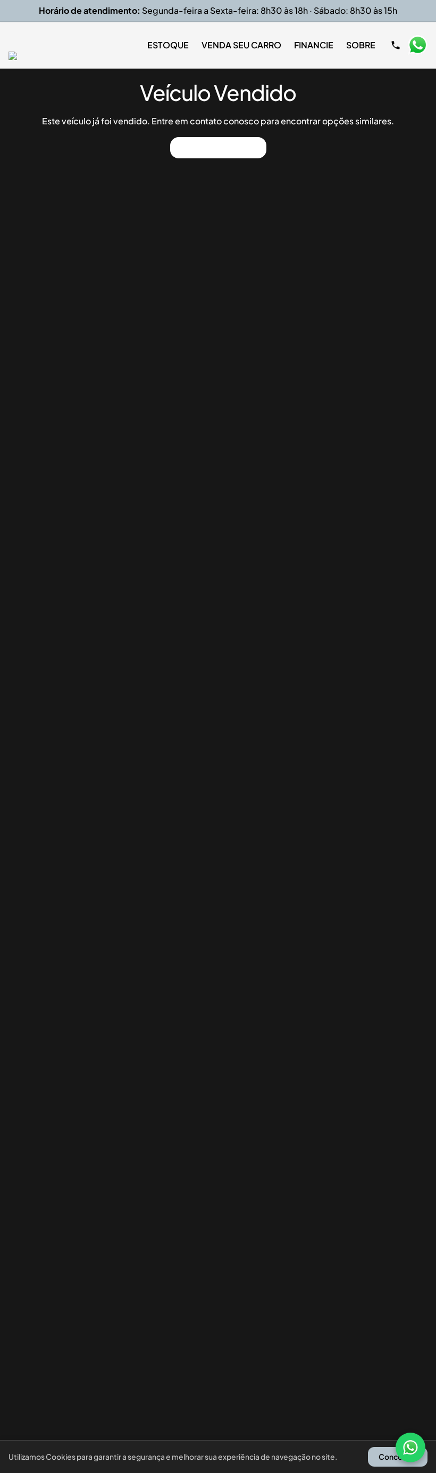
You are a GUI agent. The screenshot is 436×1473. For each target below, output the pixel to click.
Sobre (360, 44)
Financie (313, 44)
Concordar (398, 1456)
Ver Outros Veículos (218, 147)
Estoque (168, 44)
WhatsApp (417, 45)
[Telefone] (395, 45)
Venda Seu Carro (241, 44)
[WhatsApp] (410, 1447)
